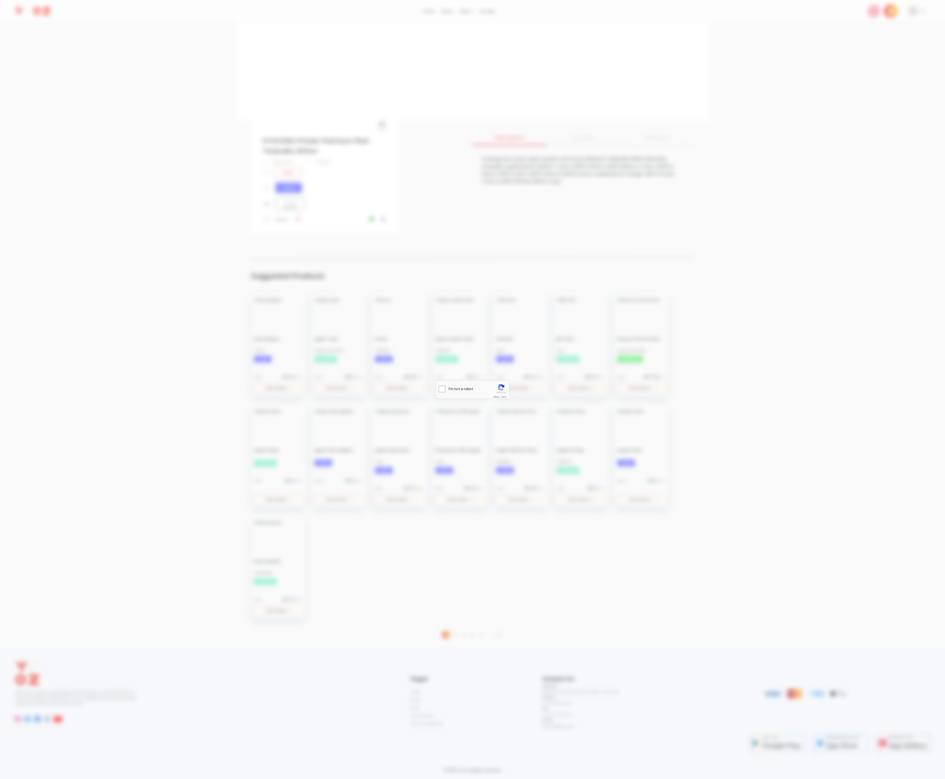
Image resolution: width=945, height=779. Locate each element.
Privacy (496, 397)
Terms (504, 397)
